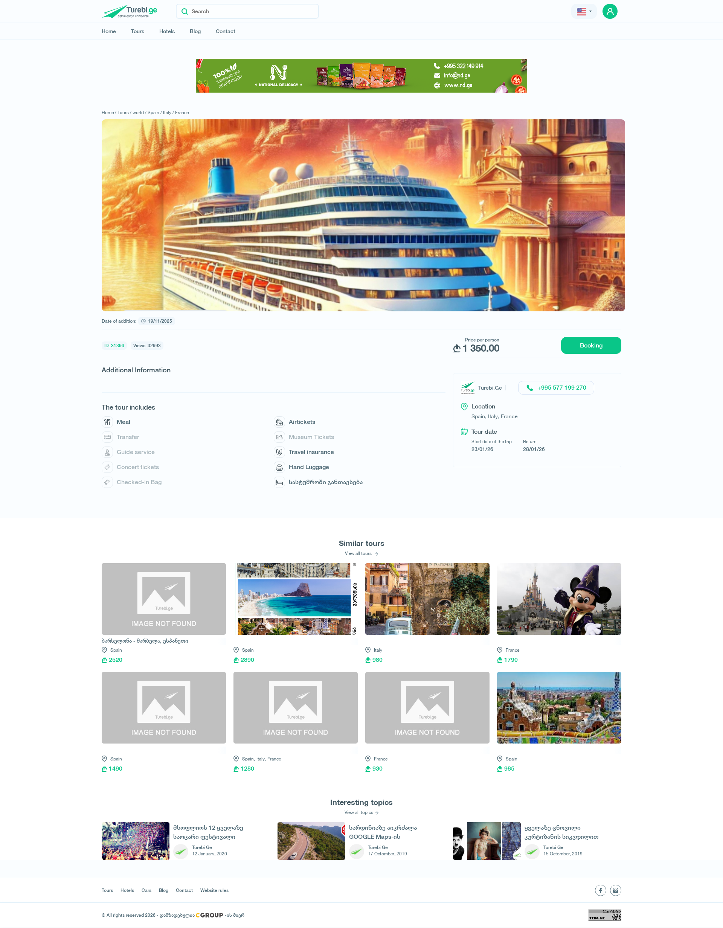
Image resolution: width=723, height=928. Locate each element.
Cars (146, 890)
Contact (225, 31)
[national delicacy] (361, 76)
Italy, (261, 759)
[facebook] (600, 890)
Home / (109, 112)
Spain (116, 650)
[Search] (185, 11)
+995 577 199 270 (561, 387)
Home (109, 31)
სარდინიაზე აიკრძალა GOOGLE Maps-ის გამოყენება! (383, 832)
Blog (195, 31)
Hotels (167, 31)
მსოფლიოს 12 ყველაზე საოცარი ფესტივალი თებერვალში (208, 832)
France (182, 112)
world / (139, 112)
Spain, (248, 759)
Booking (591, 345)
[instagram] (615, 890)
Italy (378, 650)
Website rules (214, 890)
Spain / (155, 112)
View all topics (359, 812)
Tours (137, 31)
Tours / (124, 112)
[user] (610, 11)
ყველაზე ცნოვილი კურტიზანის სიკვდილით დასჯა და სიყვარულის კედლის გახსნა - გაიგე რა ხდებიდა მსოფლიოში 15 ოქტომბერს (563, 832)
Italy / (168, 112)
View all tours (359, 553)
